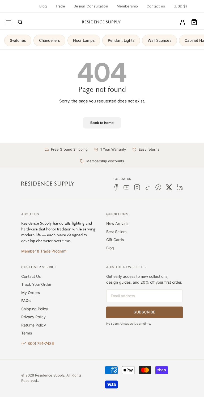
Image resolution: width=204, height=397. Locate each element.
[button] (194, 22)
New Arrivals (117, 223)
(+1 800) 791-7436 (37, 343)
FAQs (26, 300)
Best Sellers (116, 231)
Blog (43, 6)
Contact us (156, 6)
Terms (26, 333)
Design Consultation (91, 6)
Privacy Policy (33, 317)
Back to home (102, 123)
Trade (60, 6)
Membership (127, 6)
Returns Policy (33, 325)
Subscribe (144, 312)
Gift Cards (115, 239)
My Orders (30, 292)
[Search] (20, 22)
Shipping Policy (34, 309)
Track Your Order (36, 284)
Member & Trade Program (43, 251)
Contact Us (31, 276)
